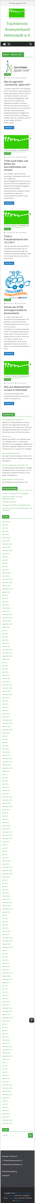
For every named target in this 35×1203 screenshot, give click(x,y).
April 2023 (5, 640)
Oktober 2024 (6, 586)
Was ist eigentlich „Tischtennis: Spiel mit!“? (17, 83)
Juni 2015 (5, 918)
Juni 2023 (5, 634)
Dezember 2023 (7, 614)
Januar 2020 (6, 755)
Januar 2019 (6, 794)
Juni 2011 (5, 1066)
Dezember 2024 (7, 579)
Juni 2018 (5, 813)
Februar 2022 (6, 678)
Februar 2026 (6, 538)
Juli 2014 (4, 950)
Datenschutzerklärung (9, 1171)
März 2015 (5, 928)
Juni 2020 (5, 739)
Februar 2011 (6, 1078)
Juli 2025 (4, 557)
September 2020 (7, 730)
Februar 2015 (6, 931)
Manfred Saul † (6, 436)
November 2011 (7, 1050)
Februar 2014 (6, 966)
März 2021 (5, 710)
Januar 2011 (6, 1082)
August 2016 (6, 877)
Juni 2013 (5, 989)
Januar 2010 (6, 1117)
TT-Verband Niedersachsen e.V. (12, 1160)
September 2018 (7, 806)
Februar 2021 (6, 714)
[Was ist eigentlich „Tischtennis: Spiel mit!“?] (17, 67)
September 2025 (7, 550)
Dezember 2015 (7, 902)
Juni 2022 (5, 666)
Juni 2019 (5, 778)
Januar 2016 (6, 899)
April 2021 (5, 707)
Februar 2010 (6, 1114)
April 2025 (5, 566)
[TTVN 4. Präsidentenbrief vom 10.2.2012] (17, 219)
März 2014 (5, 963)
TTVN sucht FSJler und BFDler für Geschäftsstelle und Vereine (16, 165)
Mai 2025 (5, 563)
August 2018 (6, 810)
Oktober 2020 (6, 726)
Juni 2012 (5, 1027)
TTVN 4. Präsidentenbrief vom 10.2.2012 (16, 239)
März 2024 (5, 605)
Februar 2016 (6, 896)
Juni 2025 (5, 560)
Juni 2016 (5, 883)
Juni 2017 (5, 848)
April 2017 (5, 854)
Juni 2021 (5, 701)
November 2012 (7, 1011)
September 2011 (7, 1056)
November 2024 (7, 582)
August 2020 (6, 733)
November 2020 (7, 723)
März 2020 (5, 749)
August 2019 (6, 771)
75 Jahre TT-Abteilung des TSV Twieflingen (15, 493)
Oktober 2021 (6, 691)
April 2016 (5, 890)
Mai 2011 (5, 1069)
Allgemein (7, 74)
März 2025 (5, 570)
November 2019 (7, 762)
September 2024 (7, 589)
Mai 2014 (5, 957)
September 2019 (7, 768)
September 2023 (7, 624)
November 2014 (7, 941)
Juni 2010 (5, 1104)
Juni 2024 (5, 595)
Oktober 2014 (6, 944)
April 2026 (5, 531)
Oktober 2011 (6, 1053)
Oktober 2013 (6, 976)
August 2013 (6, 982)
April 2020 (5, 746)
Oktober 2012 (6, 1014)
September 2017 (7, 838)
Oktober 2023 (6, 621)
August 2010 (6, 1098)
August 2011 (6, 1059)
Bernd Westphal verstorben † (11, 453)
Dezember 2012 (7, 1008)
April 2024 (5, 602)
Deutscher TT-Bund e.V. (10, 1156)
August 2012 (6, 1021)
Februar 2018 (6, 826)
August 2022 (6, 659)
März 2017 (5, 858)
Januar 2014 (6, 970)
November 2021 (7, 688)
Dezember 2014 (7, 938)
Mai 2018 (5, 816)
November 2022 (7, 653)
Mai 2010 (5, 1107)
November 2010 (7, 1088)
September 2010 (7, 1094)
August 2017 (6, 842)
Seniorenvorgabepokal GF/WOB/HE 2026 (15, 465)
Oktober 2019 (6, 765)
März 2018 (5, 822)
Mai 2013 (5, 992)
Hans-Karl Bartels (22, 78)
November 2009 (7, 1123)
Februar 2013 (6, 1002)
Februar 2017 (6, 861)
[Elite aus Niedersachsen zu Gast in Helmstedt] (17, 369)
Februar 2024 (6, 608)
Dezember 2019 (7, 758)
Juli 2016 (4, 880)
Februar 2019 (6, 790)
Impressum (5, 1175)
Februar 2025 (6, 573)
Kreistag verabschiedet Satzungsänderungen (16, 505)
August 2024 (6, 592)
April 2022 (5, 672)
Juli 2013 (4, 986)
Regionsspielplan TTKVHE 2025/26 (13, 479)
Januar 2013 (6, 1005)
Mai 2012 (5, 1030)
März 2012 (5, 1037)
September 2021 (7, 694)
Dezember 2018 (7, 797)
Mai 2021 (5, 704)
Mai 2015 (5, 922)
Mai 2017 (5, 851)
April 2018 (5, 819)
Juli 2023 (4, 630)
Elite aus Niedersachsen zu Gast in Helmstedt (17, 388)
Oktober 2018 (6, 803)
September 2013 (7, 979)
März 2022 (5, 675)
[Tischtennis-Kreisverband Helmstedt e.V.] (4, 44)
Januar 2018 (6, 829)
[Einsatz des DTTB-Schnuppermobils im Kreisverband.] (17, 285)
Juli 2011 (4, 1062)
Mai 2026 (5, 528)
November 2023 (7, 618)
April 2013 (5, 995)
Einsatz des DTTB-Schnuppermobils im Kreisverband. (15, 310)
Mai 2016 (5, 886)
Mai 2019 (5, 781)
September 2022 (7, 656)
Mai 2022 (5, 669)
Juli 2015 (4, 915)
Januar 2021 (6, 717)
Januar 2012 (6, 1043)
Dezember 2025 (7, 544)
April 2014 (5, 960)
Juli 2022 (4, 662)
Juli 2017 (4, 845)
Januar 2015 (6, 934)
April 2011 (5, 1072)
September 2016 (7, 874)
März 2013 (5, 998)
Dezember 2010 (7, 1085)
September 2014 (7, 947)
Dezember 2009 (7, 1120)
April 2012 (5, 1034)
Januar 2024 (6, 611)
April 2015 (5, 925)
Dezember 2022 (7, 650)
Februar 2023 (6, 646)
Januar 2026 (6, 541)
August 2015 (6, 912)
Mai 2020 (5, 742)
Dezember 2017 (7, 832)
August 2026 (6, 522)
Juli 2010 (4, 1101)
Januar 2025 (6, 576)
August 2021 (6, 698)
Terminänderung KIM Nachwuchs (12, 420)
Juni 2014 (5, 954)
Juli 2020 (4, 736)
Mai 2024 (5, 598)
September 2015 (7, 909)
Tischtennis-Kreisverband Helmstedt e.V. (17, 29)
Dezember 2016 (7, 867)
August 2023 (6, 627)
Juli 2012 (4, 1024)
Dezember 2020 (7, 720)
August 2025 (6, 554)
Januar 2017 (6, 864)
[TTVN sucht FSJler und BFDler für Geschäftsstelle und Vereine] (17, 143)
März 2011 (5, 1075)
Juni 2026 (5, 525)
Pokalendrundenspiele (9, 502)
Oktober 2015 (6, 906)
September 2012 (7, 1018)
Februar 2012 (6, 1040)
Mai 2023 (5, 637)
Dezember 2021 (7, 685)
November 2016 (7, 870)
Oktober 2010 (6, 1091)
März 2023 (5, 643)
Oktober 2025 (6, 547)
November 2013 (7, 973)
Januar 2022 (6, 682)
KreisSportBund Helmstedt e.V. (12, 1164)
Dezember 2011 (7, 1046)
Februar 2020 (6, 752)
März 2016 (5, 893)
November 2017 (7, 835)
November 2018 (7, 800)
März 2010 (5, 1110)
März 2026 (5, 534)
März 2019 (5, 787)
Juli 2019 (4, 774)
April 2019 (5, 784)
